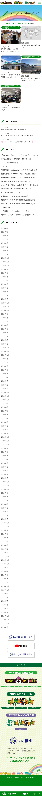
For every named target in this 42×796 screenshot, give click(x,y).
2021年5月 (4, 463)
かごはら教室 (21, 686)
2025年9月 (4, 269)
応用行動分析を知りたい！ (9, 192)
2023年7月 (4, 366)
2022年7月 (4, 411)
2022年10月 (5, 400)
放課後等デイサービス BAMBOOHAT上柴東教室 (16, 200)
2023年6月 (4, 370)
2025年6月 (4, 280)
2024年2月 (4, 340)
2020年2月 (4, 515)
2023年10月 (5, 355)
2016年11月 (5, 620)
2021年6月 (4, 459)
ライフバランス (6, 166)
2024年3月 (4, 336)
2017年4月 (4, 608)
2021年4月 (4, 467)
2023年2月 (4, 385)
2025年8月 (4, 273)
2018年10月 (5, 564)
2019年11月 (5, 526)
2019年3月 (4, 545)
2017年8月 (4, 597)
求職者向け (4, 207)
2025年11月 (5, 262)
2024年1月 (4, 344)
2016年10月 (5, 623)
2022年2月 (4, 429)
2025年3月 (4, 292)
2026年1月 (4, 254)
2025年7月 (4, 277)
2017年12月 (5, 586)
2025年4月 (4, 288)
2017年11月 (5, 590)
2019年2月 (4, 549)
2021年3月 (4, 470)
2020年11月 (5, 485)
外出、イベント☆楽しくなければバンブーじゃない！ (17, 185)
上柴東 (21, 708)
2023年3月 (4, 381)
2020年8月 (4, 497)
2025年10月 (5, 265)
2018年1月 (4, 582)
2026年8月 (4, 228)
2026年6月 (4, 236)
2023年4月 (4, 377)
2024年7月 (4, 321)
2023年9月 (4, 359)
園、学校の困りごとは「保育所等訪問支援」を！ (16, 181)
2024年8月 (4, 318)
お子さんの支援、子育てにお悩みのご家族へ (15, 159)
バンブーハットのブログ (21, 23)
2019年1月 (4, 552)
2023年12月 (5, 347)
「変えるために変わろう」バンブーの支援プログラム (17, 155)
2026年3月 (4, 247)
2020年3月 (4, 511)
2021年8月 (4, 452)
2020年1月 (4, 519)
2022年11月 (5, 396)
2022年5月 (4, 418)
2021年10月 (5, 444)
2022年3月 (4, 426)
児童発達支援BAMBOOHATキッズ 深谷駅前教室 (16, 177)
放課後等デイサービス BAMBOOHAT (13, 196)
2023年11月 (5, 351)
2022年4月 (4, 422)
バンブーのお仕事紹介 (8, 163)
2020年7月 (4, 500)
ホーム (10, 23)
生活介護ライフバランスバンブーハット (13, 211)
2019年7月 (4, 538)
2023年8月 (4, 362)
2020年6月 (4, 504)
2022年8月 (4, 407)
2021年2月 (4, 474)
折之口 (7, 708)
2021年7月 (4, 456)
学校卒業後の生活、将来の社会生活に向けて (15, 189)
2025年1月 (4, 299)
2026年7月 (4, 232)
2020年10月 (5, 489)
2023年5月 (4, 374)
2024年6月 (4, 325)
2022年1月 (4, 433)
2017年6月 (4, 605)
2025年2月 (4, 295)
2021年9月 (4, 448)
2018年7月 (4, 567)
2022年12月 (5, 392)
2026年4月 (4, 243)
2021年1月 (4, 478)
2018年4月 (4, 575)
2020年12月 (5, 482)
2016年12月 (5, 616)
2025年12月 (5, 258)
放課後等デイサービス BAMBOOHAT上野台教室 (16, 204)
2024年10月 (5, 310)
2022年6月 (4, 415)
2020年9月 (4, 493)
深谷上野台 (34, 708)
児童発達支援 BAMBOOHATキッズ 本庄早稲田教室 (18, 174)
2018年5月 (4, 571)
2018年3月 (4, 579)
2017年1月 (4, 612)
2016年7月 (4, 627)
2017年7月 (4, 601)
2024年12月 (5, 303)
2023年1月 (4, 388)
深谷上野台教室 (34, 686)
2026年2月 (4, 251)
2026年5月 (4, 239)
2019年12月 (5, 523)
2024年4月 (4, 333)
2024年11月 (5, 306)
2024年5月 (4, 329)
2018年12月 (5, 556)
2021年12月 (5, 437)
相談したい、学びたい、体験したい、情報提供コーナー (18, 215)
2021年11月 (5, 441)
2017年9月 (4, 593)
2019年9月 (4, 530)
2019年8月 (4, 534)
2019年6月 (4, 541)
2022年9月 (4, 403)
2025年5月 (4, 284)
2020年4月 (4, 508)
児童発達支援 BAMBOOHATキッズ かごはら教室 (17, 170)
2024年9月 (4, 314)
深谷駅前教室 (7, 686)
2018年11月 (5, 560)
